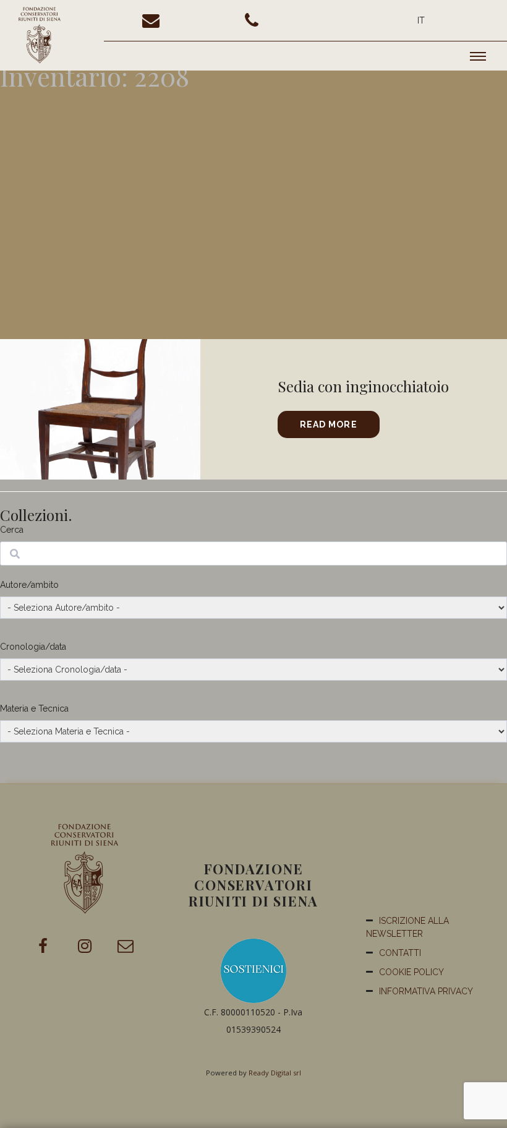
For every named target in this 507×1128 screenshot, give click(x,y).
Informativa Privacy (426, 991)
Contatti (400, 953)
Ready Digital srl (275, 1072)
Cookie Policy (411, 972)
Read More (328, 424)
